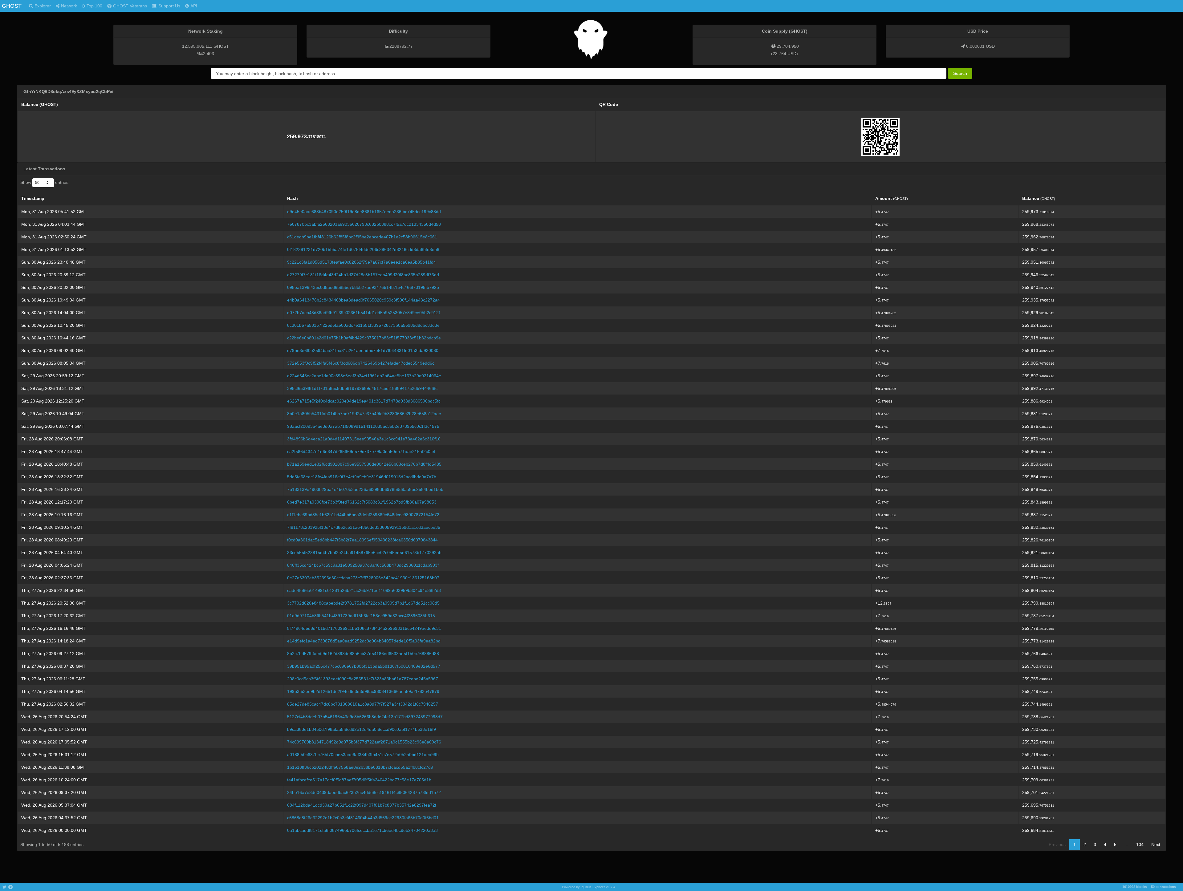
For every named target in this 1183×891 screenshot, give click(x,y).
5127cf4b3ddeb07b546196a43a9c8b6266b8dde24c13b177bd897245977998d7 (365, 716)
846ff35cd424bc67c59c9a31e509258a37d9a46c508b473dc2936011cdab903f (363, 565)
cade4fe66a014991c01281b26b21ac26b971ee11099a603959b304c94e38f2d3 (364, 590)
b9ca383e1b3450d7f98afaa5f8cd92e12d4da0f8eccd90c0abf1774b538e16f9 (361, 729)
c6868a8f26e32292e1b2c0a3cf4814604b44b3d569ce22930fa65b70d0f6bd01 (363, 817)
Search (960, 73)
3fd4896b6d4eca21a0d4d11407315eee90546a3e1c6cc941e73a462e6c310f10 (364, 438)
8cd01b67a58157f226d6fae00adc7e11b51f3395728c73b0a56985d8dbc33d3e (363, 325)
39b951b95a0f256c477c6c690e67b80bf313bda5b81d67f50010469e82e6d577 (363, 666)
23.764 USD (784, 53)
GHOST (12, 6)
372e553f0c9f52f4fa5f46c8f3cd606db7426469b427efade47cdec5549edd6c (360, 363)
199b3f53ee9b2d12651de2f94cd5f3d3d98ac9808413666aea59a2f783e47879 (363, 691)
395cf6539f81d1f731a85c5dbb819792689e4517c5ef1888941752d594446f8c (362, 388)
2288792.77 (401, 46)
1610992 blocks (1134, 887)
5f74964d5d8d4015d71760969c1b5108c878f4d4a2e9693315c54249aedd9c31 (364, 628)
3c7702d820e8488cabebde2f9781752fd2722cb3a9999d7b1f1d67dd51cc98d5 (363, 603)
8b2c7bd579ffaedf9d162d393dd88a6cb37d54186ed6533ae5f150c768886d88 (363, 653)
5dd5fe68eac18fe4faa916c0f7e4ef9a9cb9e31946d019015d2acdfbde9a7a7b (361, 476)
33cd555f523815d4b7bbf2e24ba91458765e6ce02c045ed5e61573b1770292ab (364, 552)
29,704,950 (788, 46)
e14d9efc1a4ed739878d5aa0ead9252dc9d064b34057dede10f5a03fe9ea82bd (364, 640)
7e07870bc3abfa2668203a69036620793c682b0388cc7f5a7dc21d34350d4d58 (364, 224)
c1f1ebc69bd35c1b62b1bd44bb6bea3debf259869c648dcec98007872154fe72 (363, 514)
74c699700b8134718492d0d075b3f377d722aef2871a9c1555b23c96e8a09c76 (364, 741)
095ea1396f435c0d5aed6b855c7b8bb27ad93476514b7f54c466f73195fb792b (363, 287)
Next (1155, 844)
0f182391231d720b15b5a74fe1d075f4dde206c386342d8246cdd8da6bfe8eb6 (363, 249)
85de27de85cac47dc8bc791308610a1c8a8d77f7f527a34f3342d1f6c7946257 (362, 704)
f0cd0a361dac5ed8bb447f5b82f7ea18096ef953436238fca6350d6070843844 (362, 539)
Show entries (44, 182)
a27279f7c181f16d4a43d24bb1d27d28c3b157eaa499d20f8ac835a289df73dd (363, 274)
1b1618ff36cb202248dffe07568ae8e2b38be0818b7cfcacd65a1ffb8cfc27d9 (360, 767)
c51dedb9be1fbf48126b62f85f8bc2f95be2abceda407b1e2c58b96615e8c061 (362, 236)
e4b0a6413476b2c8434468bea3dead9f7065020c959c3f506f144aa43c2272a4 (363, 300)
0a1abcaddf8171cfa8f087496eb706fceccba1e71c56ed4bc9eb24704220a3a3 (362, 830)
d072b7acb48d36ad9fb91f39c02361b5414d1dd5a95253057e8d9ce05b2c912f (363, 312)
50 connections (1163, 887)
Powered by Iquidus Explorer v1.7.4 (588, 887)
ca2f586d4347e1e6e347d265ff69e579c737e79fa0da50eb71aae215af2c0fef (361, 451)
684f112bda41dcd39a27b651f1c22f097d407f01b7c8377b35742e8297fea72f (361, 805)
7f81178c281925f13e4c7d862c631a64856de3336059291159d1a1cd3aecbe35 (363, 527)
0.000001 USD (980, 46)
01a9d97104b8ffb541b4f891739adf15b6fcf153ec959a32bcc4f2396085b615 (361, 615)
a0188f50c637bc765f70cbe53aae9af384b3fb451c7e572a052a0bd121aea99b (363, 754)
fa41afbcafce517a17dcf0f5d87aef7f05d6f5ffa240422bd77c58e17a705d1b (359, 779)
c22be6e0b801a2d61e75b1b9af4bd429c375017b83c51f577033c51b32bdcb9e (364, 337)
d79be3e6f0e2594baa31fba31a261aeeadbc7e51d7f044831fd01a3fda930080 (362, 350)
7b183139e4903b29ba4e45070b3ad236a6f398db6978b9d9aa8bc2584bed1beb (365, 489)
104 (1140, 844)
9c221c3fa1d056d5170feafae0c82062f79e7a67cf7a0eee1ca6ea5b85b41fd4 (361, 262)
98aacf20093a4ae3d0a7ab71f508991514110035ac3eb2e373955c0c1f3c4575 (363, 426)
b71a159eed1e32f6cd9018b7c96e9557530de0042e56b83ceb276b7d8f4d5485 (364, 464)
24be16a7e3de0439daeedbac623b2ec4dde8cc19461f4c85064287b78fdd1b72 (364, 792)
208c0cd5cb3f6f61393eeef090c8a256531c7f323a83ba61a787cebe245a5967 (362, 678)
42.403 (207, 53)
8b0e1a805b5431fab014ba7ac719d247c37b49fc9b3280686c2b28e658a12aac (364, 413)
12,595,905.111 (197, 46)
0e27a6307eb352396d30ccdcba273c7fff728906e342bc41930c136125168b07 (363, 577)
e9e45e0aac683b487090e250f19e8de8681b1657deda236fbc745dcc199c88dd (364, 211)
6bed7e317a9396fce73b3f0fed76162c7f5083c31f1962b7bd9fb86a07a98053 (362, 502)
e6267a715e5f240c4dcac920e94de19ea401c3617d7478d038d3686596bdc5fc (364, 401)
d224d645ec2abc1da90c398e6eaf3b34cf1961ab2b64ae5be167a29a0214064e (364, 375)
